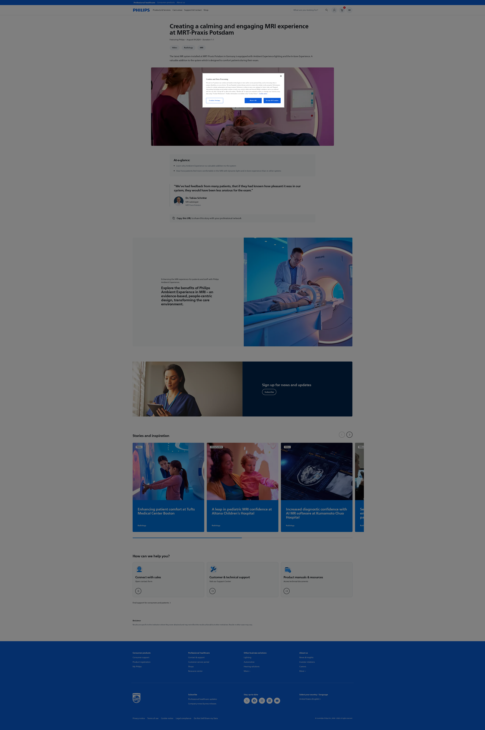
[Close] (281, 76)
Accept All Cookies (272, 100)
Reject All (253, 100)
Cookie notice (263, 93)
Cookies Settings (214, 100)
